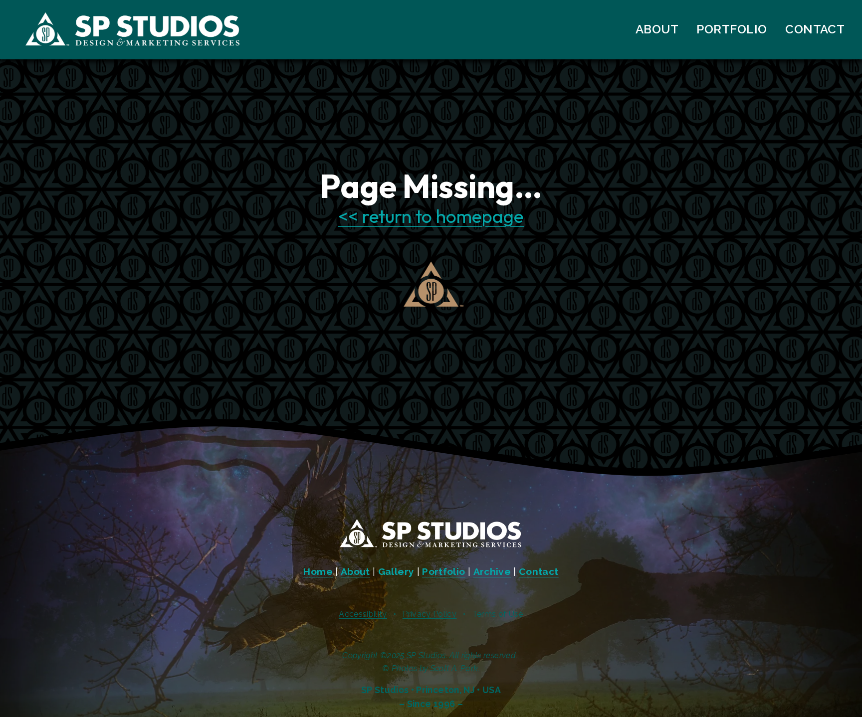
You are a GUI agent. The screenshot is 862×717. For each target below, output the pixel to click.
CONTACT (815, 29)
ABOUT (657, 29)
